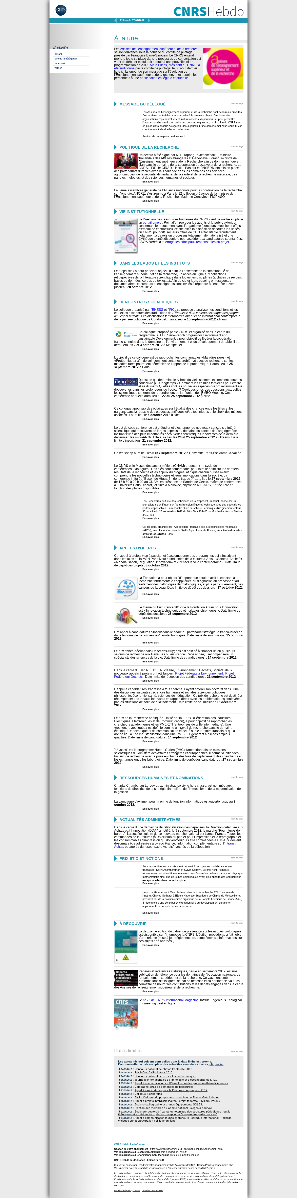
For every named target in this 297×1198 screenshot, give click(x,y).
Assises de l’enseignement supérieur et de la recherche (159, 49)
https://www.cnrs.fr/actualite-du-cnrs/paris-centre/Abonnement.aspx (186, 1149)
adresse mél (214, 125)
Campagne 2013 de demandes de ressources (164, 1086)
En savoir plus (150, 181)
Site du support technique (185, 1155)
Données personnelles (152, 1190)
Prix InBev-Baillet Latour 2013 (154, 1072)
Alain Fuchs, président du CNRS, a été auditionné (157, 66)
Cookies (136, 1190)
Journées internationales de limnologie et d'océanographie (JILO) (176, 1079)
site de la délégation (66, 58)
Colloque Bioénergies (148, 1093)
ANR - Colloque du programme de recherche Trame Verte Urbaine (177, 1097)
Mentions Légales (122, 1190)
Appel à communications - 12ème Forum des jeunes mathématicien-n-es (181, 1083)
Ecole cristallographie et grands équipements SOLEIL (169, 1104)
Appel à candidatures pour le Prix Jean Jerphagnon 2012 (171, 1090)
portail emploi (152, 222)
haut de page (237, 103)
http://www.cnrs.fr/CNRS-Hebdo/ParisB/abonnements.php (201, 1165)
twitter (58, 68)
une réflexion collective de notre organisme (184, 122)
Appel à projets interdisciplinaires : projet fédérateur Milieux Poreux (177, 1100)
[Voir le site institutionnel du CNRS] (64, 11)
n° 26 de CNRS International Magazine (171, 1000)
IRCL (172, 309)
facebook (60, 63)
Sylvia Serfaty (192, 869)
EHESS (157, 309)
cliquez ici (216, 1064)
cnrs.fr (58, 54)
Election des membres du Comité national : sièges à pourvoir (173, 1107)
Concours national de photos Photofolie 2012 (163, 1069)
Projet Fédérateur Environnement (199, 673)
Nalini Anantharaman (168, 869)
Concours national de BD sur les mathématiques (165, 1076)
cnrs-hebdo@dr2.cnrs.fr (173, 1152)
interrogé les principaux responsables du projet (195, 242)
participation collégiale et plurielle (164, 78)
